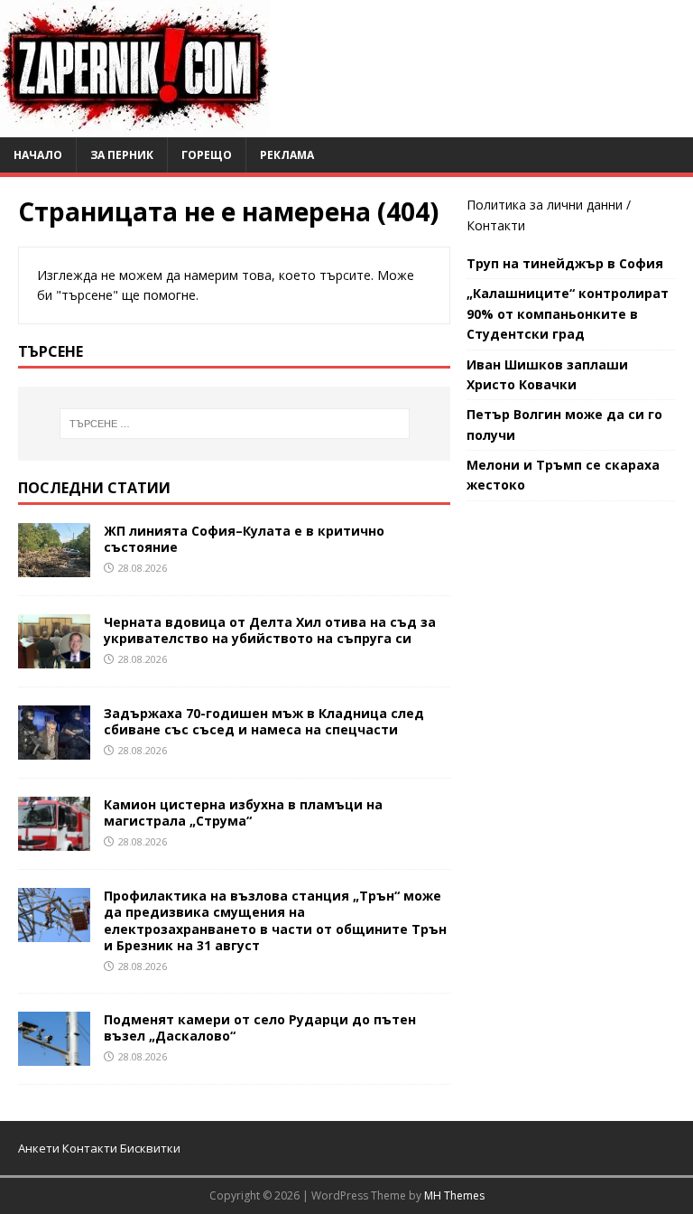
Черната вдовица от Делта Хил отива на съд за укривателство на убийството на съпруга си (270, 630)
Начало (38, 155)
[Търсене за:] (234, 423)
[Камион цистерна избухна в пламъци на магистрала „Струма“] (54, 840)
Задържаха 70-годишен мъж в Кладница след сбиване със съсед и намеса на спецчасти (264, 721)
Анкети (39, 1148)
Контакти (496, 225)
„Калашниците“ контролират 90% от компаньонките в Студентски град (568, 313)
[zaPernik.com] (135, 126)
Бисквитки (150, 1148)
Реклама (287, 155)
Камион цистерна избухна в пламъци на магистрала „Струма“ (243, 812)
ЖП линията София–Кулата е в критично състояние (244, 539)
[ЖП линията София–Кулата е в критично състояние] (54, 565)
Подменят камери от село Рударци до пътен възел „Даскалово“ (260, 1027)
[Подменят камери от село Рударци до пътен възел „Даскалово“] (54, 1054)
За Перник (121, 155)
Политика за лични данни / (549, 204)
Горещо (206, 155)
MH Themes (454, 1195)
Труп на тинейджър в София (565, 263)
